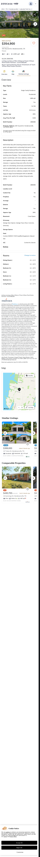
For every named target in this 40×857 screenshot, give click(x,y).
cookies (8, 832)
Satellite (30, 375)
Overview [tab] (4, 74)
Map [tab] (13, 74)
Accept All (19, 843)
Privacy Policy (13, 836)
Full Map (30, 407)
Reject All (19, 848)
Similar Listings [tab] (24, 74)
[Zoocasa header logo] (9, 4)
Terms (5, 836)
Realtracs (15, 304)
